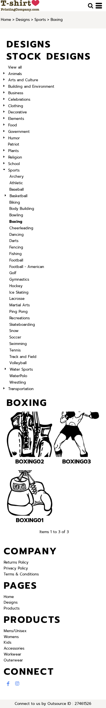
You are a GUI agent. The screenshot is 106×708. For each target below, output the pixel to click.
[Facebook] (8, 684)
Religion (15, 157)
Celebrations (19, 99)
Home (6, 19)
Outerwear (13, 660)
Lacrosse (17, 298)
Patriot (13, 144)
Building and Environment (31, 86)
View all (15, 67)
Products (12, 608)
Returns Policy (16, 562)
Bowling (16, 215)
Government (19, 131)
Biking (14, 202)
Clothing (15, 106)
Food (12, 125)
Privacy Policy (16, 568)
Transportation (21, 389)
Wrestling (17, 382)
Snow (14, 330)
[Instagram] (17, 684)
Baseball (16, 189)
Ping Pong (18, 311)
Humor (14, 138)
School (14, 163)
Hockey (16, 286)
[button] (90, 5)
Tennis (15, 350)
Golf (12, 273)
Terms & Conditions (21, 574)
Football (16, 260)
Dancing (16, 234)
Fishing (15, 253)
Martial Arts (19, 305)
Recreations (19, 318)
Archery (16, 176)
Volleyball (18, 363)
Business (15, 93)
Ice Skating (19, 292)
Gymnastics (19, 279)
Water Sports (21, 369)
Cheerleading (21, 228)
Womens (11, 636)
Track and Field (22, 356)
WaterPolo (18, 376)
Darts (13, 240)
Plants (13, 150)
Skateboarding (22, 324)
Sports (40, 19)
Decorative (17, 112)
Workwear (12, 654)
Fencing (16, 247)
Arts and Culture (23, 80)
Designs (23, 19)
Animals (15, 73)
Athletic (16, 183)
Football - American (26, 266)
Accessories (14, 648)
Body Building (21, 208)
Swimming (18, 343)
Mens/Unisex (15, 631)
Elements (16, 118)
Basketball (18, 196)
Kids (7, 642)
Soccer (15, 337)
